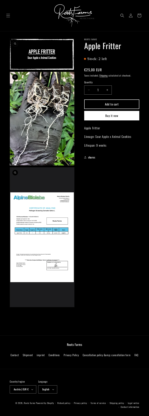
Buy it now (111, 115)
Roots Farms (29, 403)
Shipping (103, 75)
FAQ (136, 355)
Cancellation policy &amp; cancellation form (107, 355)
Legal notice (133, 403)
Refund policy (63, 403)
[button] (8, 15)
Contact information (130, 406)
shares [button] (91, 157)
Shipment (28, 355)
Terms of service (98, 403)
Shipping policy (117, 403)
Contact (14, 355)
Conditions (54, 355)
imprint (41, 355)
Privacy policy (80, 403)
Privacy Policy (71, 355)
